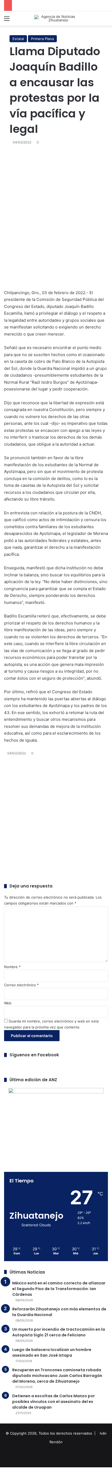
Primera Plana (42, 39)
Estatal (18, 39)
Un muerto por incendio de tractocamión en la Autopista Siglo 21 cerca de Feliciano (58, 1332)
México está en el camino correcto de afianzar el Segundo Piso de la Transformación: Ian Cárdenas (58, 1288)
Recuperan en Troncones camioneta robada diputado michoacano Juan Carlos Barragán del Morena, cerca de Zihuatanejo (57, 1375)
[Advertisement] (56, 217)
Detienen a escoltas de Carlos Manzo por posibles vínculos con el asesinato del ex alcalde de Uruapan (53, 1401)
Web (7, 1003)
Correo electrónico (21, 985)
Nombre (12, 967)
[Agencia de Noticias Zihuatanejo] (56, 18)
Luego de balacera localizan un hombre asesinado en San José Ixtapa (51, 1352)
